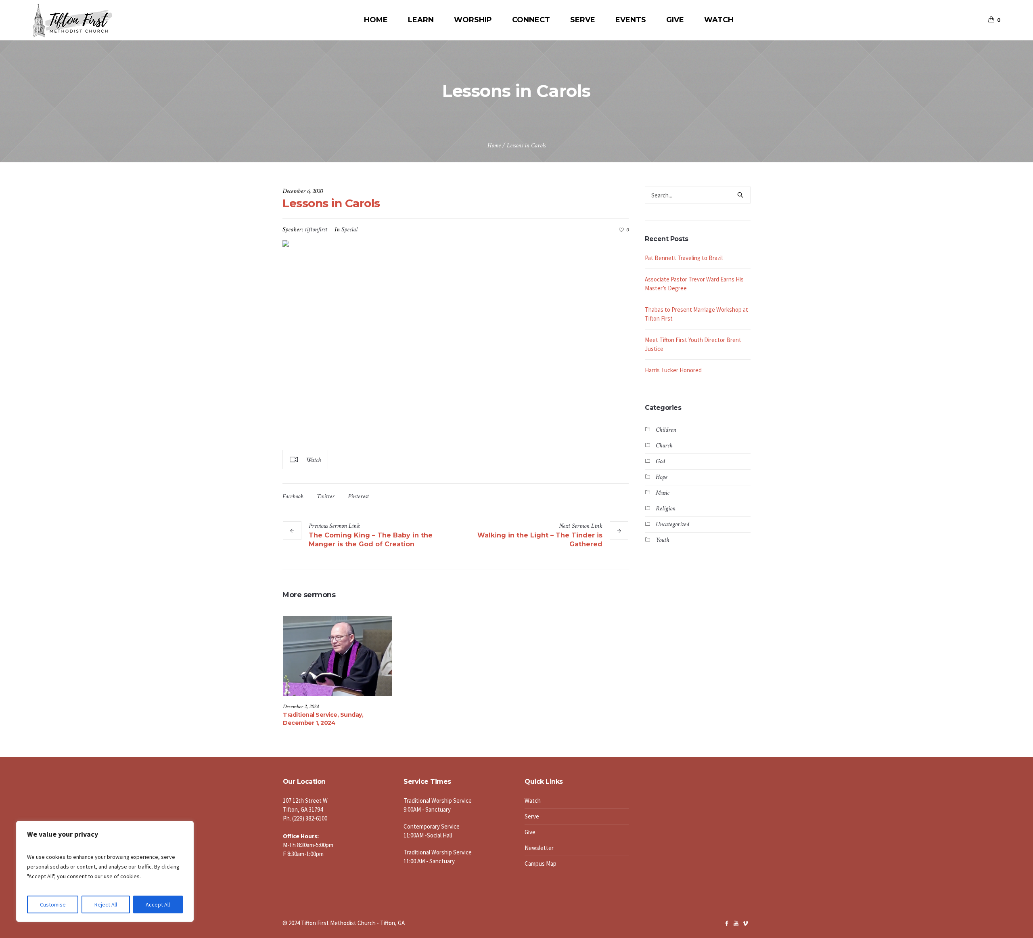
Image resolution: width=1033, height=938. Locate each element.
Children (666, 430)
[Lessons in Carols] (455, 341)
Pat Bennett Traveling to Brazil (684, 258)
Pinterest (358, 496)
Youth (662, 540)
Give (530, 832)
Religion (665, 508)
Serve (532, 816)
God (660, 461)
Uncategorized (672, 524)
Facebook (292, 496)
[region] (105, 871)
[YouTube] (736, 923)
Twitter (326, 496)
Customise (53, 904)
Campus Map (540, 863)
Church (664, 445)
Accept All (158, 904)
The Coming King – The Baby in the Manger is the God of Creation (371, 539)
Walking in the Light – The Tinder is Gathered (539, 539)
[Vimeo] (745, 923)
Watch (533, 800)
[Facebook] (727, 923)
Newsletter (539, 848)
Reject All (105, 904)
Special (349, 229)
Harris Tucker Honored (674, 370)
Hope (661, 477)
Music (662, 493)
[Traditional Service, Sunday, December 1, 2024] (337, 655)
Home (494, 145)
